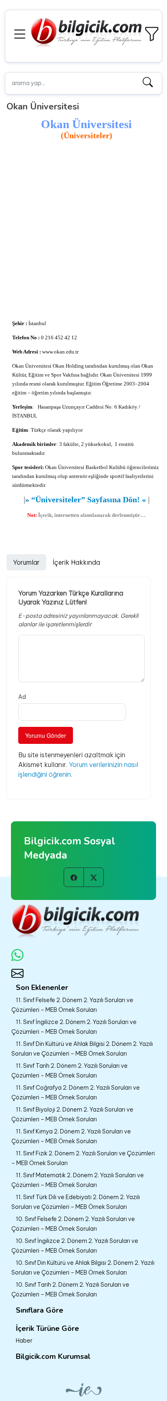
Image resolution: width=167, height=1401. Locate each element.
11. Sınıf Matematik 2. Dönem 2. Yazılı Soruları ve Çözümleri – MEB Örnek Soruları (77, 1180)
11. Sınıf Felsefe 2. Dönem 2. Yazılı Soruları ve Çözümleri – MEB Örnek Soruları (72, 1004)
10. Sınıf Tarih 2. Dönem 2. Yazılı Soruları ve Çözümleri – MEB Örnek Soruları (70, 1289)
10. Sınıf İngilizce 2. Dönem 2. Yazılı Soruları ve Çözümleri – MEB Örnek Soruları (74, 1245)
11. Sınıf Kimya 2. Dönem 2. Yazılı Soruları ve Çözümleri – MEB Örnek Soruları (71, 1136)
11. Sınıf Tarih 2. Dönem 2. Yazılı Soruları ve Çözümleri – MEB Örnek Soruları (69, 1070)
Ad (22, 696)
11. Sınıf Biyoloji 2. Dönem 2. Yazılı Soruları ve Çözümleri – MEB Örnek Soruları (72, 1114)
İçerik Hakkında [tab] (76, 562)
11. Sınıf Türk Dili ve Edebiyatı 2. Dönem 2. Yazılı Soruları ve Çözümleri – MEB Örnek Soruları (75, 1201)
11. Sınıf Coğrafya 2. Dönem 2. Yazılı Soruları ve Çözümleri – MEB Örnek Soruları (75, 1092)
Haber (24, 1340)
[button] (21, 33)
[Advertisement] (83, 229)
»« (85, 499)
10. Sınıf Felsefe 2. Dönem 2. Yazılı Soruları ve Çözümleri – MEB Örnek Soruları (73, 1223)
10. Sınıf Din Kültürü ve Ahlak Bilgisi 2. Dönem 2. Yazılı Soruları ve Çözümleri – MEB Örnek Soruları (82, 1267)
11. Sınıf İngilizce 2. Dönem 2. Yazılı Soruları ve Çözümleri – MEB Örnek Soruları (74, 1026)
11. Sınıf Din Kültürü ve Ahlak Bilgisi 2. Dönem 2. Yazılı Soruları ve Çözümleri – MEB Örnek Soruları (82, 1048)
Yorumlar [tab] (26, 562)
